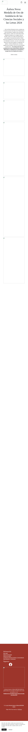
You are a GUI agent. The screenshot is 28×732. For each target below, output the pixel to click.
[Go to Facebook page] (10, 664)
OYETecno (20, 709)
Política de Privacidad (7, 654)
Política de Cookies (7, 656)
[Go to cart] (21, 2)
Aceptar (4, 729)
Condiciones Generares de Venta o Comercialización (13, 657)
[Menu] (25, 2)
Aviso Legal (5, 653)
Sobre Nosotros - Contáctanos (9, 659)
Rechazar (10, 729)
